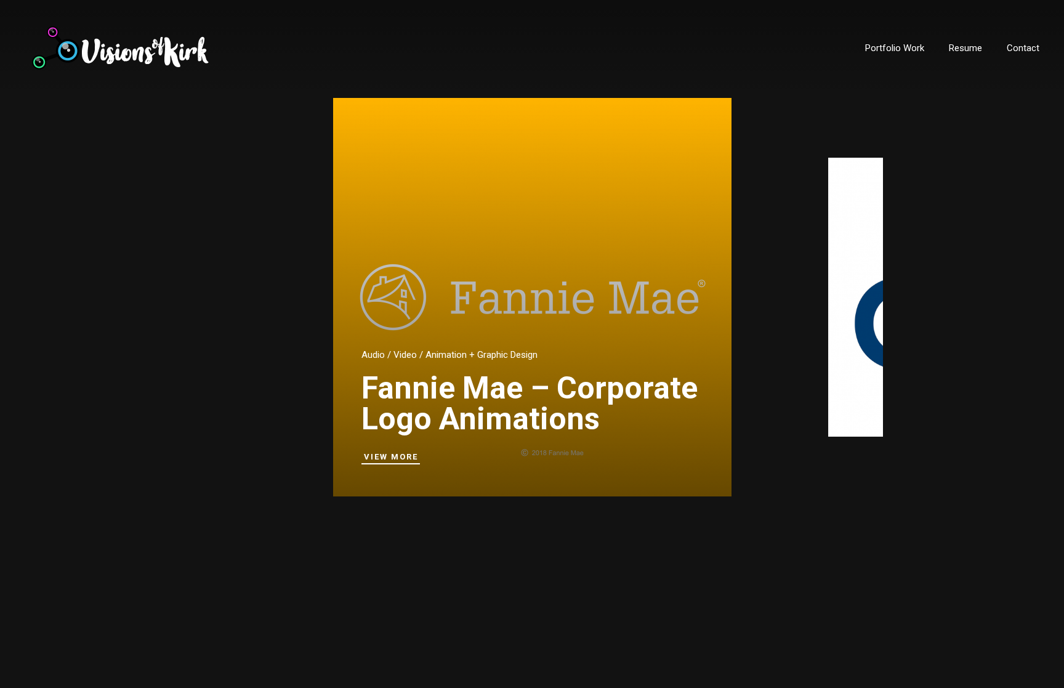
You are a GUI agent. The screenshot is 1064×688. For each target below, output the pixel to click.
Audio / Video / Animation (414, 354)
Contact (1023, 48)
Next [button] (547, 551)
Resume (965, 48)
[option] (532, 297)
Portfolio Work (894, 48)
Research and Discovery (882, 338)
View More (391, 456)
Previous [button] (516, 551)
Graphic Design (507, 354)
